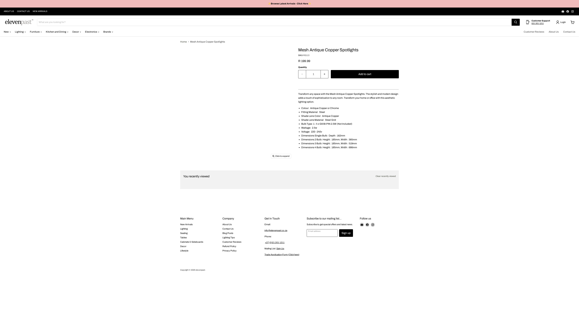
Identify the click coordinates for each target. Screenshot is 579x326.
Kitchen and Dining (56, 31)
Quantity (302, 67)
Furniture (35, 31)
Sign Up (280, 248)
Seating (184, 233)
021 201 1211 (538, 23)
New (6, 31)
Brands (107, 31)
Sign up (346, 233)
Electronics (91, 31)
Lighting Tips (228, 237)
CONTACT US (23, 11)
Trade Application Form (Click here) (281, 254)
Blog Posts (227, 233)
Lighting (19, 31)
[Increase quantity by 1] (324, 74)
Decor (75, 31)
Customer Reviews (534, 31)
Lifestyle (184, 250)
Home (183, 41)
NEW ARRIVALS (40, 11)
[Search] (516, 22)
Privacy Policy (229, 250)
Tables (183, 237)
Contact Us (569, 31)
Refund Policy (229, 246)
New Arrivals (186, 224)
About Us (554, 31)
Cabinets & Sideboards (191, 242)
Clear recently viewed (386, 176)
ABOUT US (9, 11)
